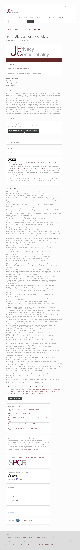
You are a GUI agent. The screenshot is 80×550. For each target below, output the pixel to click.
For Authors (14, 497)
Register (66, 6)
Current (10, 17)
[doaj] (12, 512)
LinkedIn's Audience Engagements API (19, 413)
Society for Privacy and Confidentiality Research (31, 457)
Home (9, 29)
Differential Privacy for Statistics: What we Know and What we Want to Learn (28, 418)
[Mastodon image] (16, 479)
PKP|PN (30, 520)
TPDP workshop (40, 17)
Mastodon (21, 479)
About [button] (60, 17)
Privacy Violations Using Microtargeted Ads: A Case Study (24, 424)
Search (30, 21)
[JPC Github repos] (9, 476)
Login (72, 6)
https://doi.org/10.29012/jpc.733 (20, 68)
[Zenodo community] (14, 476)
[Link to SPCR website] (17, 462)
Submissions (51, 17)
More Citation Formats (16, 131)
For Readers (14, 493)
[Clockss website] (17, 520)
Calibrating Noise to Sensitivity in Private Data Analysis (23, 409)
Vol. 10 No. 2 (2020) (25, 29)
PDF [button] (34, 60)
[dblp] (10, 512)
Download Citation (31, 131)
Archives (18, 17)
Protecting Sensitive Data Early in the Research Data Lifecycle (25, 428)
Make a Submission (14, 398)
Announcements (28, 17)
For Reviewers (15, 500)
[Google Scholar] (8, 512)
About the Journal (30, 450)
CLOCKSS (22, 520)
